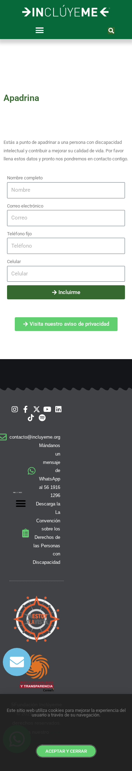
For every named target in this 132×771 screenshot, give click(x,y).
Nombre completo (25, 177)
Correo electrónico (25, 206)
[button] (39, 30)
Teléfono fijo (19, 233)
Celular (14, 261)
